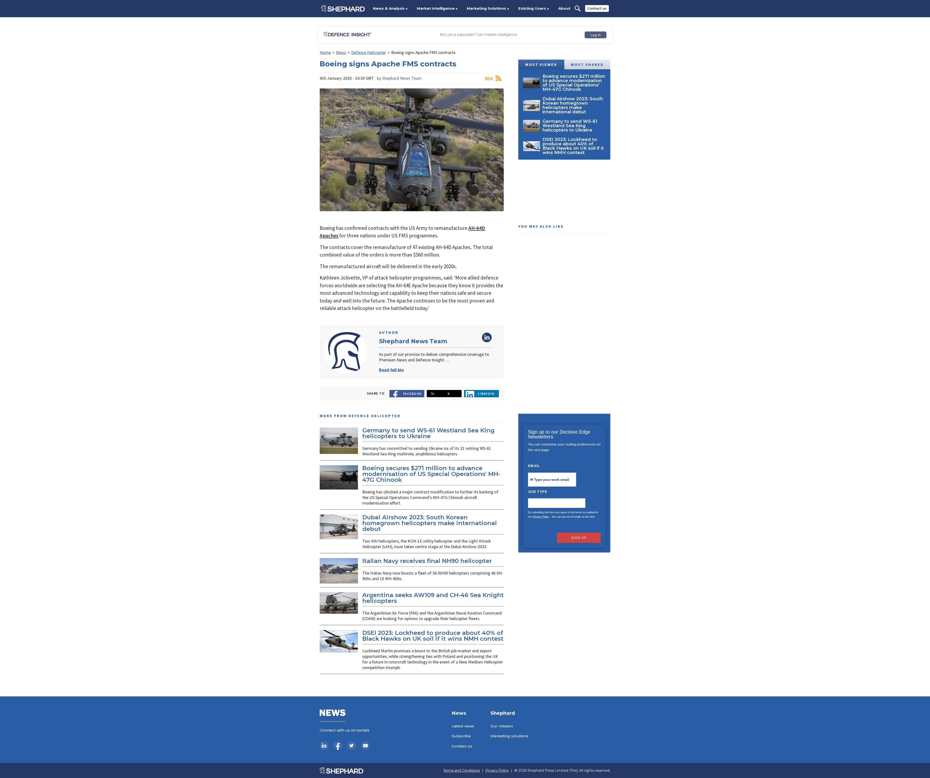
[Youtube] (365, 745)
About (564, 8)
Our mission (501, 726)
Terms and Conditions (461, 771)
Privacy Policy (541, 516)
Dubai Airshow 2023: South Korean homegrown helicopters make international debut (429, 523)
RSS (489, 78)
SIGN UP (579, 538)
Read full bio (391, 370)
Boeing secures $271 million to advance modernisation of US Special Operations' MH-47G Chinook (431, 474)
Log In (595, 35)
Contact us (597, 8)
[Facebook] (337, 745)
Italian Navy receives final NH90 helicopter (427, 560)
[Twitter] (351, 745)
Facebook (412, 393)
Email (535, 466)
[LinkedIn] (324, 745)
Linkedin (486, 393)
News (341, 52)
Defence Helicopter (368, 52)
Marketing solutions (509, 736)
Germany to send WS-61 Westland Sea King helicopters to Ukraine (428, 433)
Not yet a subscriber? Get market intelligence (478, 35)
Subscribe (461, 736)
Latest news (463, 726)
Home (325, 52)
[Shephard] (343, 8)
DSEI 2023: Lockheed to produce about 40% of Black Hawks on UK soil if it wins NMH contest (433, 635)
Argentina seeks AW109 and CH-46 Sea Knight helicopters (433, 597)
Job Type (538, 492)
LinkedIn (487, 337)
